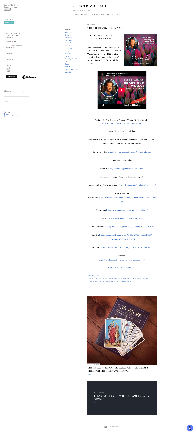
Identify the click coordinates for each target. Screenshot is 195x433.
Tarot (67, 64)
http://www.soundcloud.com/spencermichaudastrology (128, 247)
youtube (68, 72)
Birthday (8, 65)
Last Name (9, 59)
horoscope (69, 48)
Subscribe (143, 6)
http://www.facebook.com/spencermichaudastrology (122, 260)
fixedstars (68, 40)
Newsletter (104, 14)
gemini (67, 46)
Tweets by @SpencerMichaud (11, 115)
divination (68, 38)
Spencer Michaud (90, 6)
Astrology (83, 14)
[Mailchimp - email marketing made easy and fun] (29, 79)
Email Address (11, 48)
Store (113, 14)
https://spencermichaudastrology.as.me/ (137, 185)
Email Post (95, 275)
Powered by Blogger (114, 426)
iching (67, 51)
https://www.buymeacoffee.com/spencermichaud (129, 152)
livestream (69, 53)
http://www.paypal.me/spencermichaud (127, 168)
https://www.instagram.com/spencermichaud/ (127, 210)
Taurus (67, 67)
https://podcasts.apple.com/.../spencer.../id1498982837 (129, 226)
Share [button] (67, 24)
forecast (68, 43)
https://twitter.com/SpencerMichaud (125, 218)
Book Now (93, 14)
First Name (9, 53)
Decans (67, 35)
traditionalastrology (72, 69)
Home (74, 14)
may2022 (68, 56)
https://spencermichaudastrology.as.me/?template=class (122, 123)
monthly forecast (71, 59)
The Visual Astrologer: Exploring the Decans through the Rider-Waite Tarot (117, 369)
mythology (69, 61)
